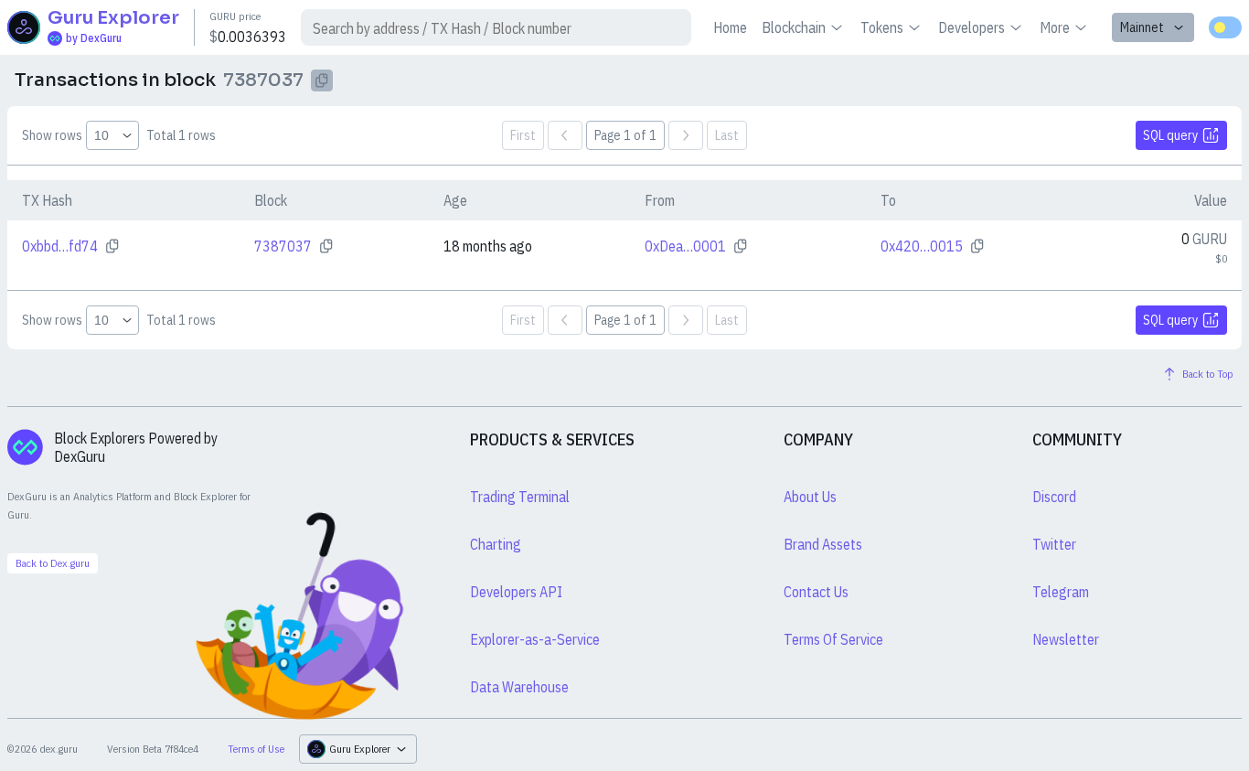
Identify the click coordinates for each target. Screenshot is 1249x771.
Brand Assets (823, 544)
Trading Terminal (520, 496)
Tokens (881, 27)
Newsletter (1065, 639)
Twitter (1054, 544)
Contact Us (816, 592)
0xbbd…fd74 (60, 246)
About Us (810, 496)
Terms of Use (256, 748)
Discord (1054, 496)
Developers (971, 27)
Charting (495, 544)
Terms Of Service (833, 639)
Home (730, 27)
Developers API (516, 592)
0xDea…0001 (685, 246)
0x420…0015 (922, 246)
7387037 (283, 246)
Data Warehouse (519, 687)
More (1055, 27)
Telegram (1060, 592)
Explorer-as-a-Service (535, 639)
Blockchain (794, 27)
